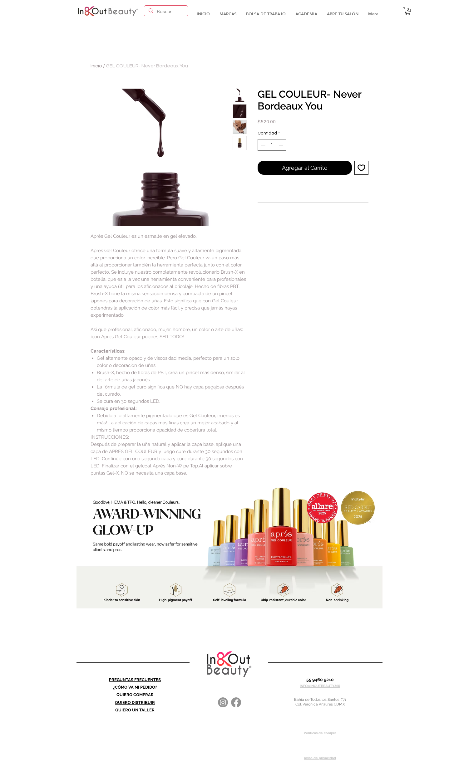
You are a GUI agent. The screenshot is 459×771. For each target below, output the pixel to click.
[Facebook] (236, 702)
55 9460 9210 (320, 679)
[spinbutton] (272, 144)
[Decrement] (262, 144)
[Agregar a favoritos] (361, 168)
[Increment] (281, 144)
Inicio (96, 65)
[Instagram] (223, 702)
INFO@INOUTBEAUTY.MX (320, 686)
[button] (228, 11)
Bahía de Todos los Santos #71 (320, 699)
